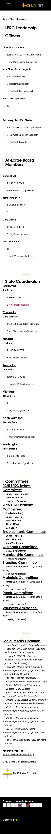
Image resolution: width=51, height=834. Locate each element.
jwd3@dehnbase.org (19, 304)
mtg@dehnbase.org (18, 234)
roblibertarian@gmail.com (21, 463)
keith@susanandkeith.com (22, 256)
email (17, 819)
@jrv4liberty (25, 142)
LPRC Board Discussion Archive (19, 761)
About (12, 19)
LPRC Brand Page (25, 648)
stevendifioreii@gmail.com (22, 437)
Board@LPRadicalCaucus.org (33, 645)
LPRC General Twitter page (27, 685)
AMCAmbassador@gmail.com (23, 62)
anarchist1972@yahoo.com (22, 384)
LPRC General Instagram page (32, 681)
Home (5, 19)
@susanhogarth (26, 91)
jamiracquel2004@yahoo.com (23, 135)
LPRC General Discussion (29, 667)
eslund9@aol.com (18, 357)
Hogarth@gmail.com (19, 84)
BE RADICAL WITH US (24, 773)
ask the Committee (29, 696)
